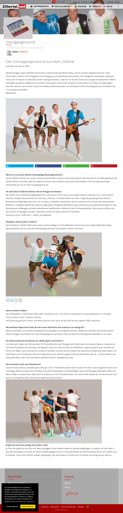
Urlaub (82, 6)
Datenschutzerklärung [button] (17, 501)
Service (96, 6)
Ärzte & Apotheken (16, 483)
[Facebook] (118, 6)
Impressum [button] (30, 501)
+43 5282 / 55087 (113, 2)
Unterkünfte (41, 6)
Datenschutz (55, 507)
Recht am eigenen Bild (68, 507)
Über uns (77, 2)
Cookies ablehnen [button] (12, 506)
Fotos (67, 487)
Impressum (45, 507)
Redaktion (23, 51)
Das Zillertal (62, 6)
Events (68, 483)
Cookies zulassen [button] (28, 506)
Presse (85, 2)
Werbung (81, 507)
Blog (109, 6)
